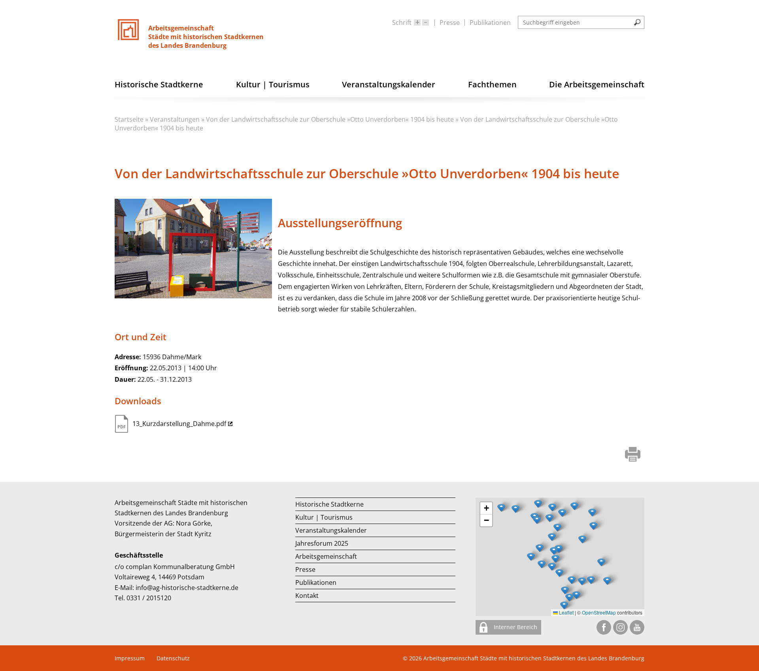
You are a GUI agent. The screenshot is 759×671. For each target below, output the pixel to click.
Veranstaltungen (175, 119)
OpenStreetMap (599, 612)
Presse (450, 22)
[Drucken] (632, 455)
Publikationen (490, 22)
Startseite (129, 119)
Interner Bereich (514, 627)
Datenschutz (173, 658)
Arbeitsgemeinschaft (326, 556)
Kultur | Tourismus (324, 517)
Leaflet (566, 612)
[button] (582, 539)
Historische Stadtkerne (329, 504)
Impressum (130, 658)
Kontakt (307, 595)
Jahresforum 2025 (321, 543)
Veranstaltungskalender (331, 530)
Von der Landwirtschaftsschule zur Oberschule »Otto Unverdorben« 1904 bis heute (330, 119)
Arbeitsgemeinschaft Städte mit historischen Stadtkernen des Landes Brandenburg (533, 658)
